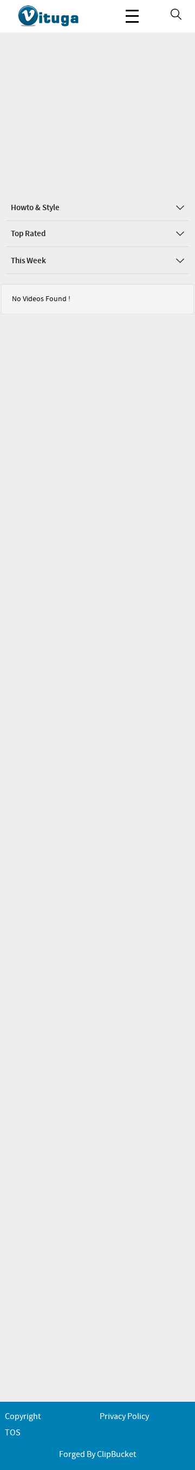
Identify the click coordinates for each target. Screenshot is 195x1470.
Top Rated (28, 234)
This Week (28, 261)
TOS (13, 1433)
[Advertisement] (97, 113)
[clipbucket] (59, 16)
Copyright (23, 1416)
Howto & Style (35, 208)
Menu (132, 16)
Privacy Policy (124, 1416)
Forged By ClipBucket (97, 1454)
